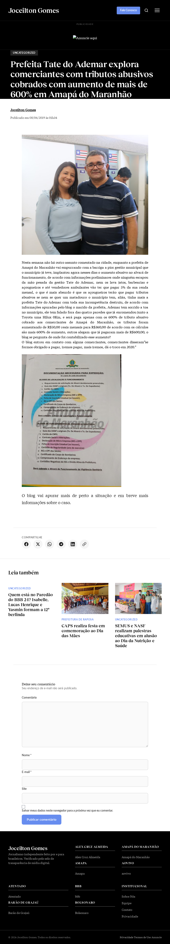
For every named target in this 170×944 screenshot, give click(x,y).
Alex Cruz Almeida (87, 857)
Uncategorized (24, 53)
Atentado (14, 896)
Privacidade (130, 916)
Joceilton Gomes (23, 109)
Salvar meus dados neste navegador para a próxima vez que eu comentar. (67, 810)
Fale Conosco (128, 10)
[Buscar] (146, 10)
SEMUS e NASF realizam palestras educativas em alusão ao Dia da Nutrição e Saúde (136, 635)
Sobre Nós (128, 896)
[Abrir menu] (157, 10)
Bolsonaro (82, 913)
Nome (27, 755)
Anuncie (157, 937)
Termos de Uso (142, 937)
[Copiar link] (84, 544)
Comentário (29, 697)
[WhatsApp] (49, 544)
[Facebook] (26, 544)
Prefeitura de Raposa (78, 619)
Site (24, 788)
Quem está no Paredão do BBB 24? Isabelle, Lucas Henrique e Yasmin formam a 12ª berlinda (30, 604)
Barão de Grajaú (18, 913)
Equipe (126, 903)
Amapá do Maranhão (136, 857)
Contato (127, 910)
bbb (77, 896)
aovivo (126, 873)
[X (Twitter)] (37, 544)
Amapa (80, 873)
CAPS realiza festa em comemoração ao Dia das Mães (83, 630)
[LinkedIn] (72, 544)
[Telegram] (61, 544)
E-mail (27, 772)
